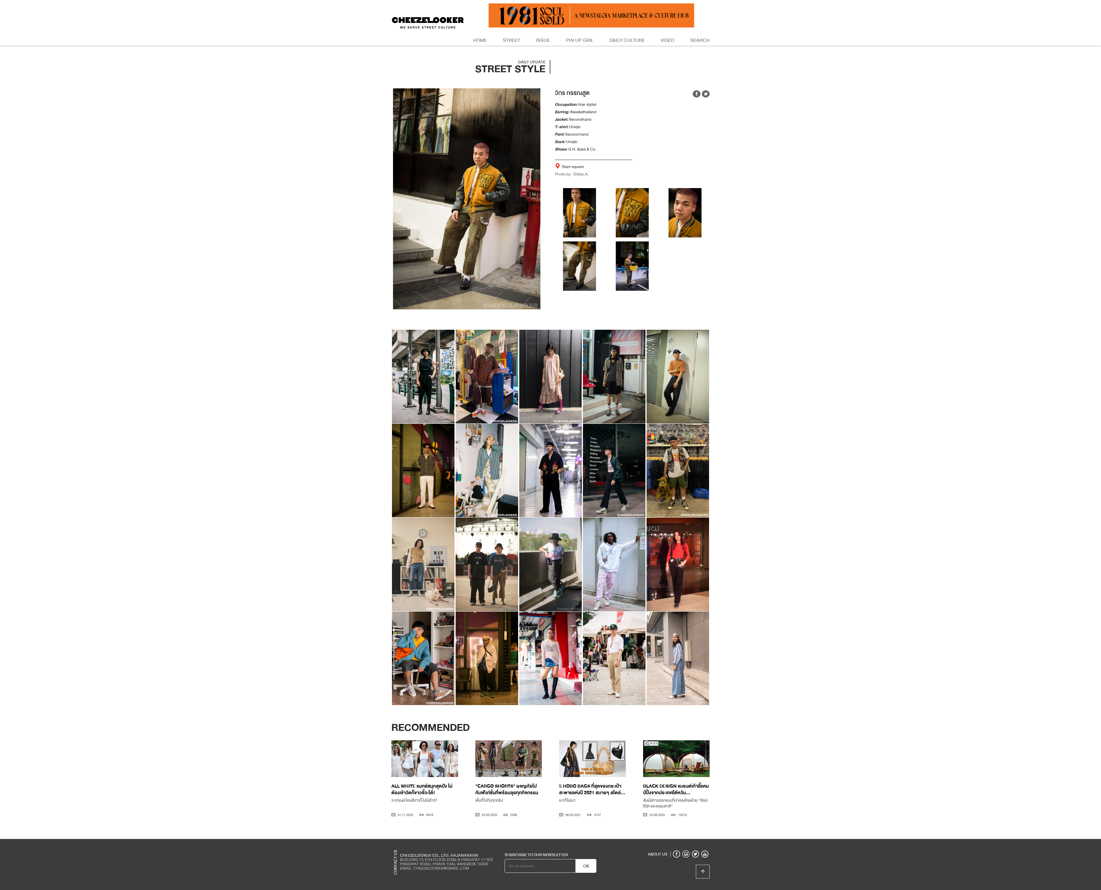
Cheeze (667, 843)
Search (700, 40)
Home (480, 40)
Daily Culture (627, 40)
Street (511, 40)
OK (586, 866)
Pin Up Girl (580, 40)
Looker (686, 843)
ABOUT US (657, 854)
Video (667, 40)
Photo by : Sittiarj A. (572, 174)
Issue (543, 40)
